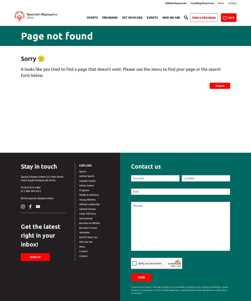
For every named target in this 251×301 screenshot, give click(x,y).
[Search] (186, 17)
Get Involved (132, 17)
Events (152, 17)
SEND (141, 277)
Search (220, 85)
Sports (92, 17)
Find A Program (204, 17)
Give (231, 17)
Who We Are (171, 17)
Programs (110, 17)
